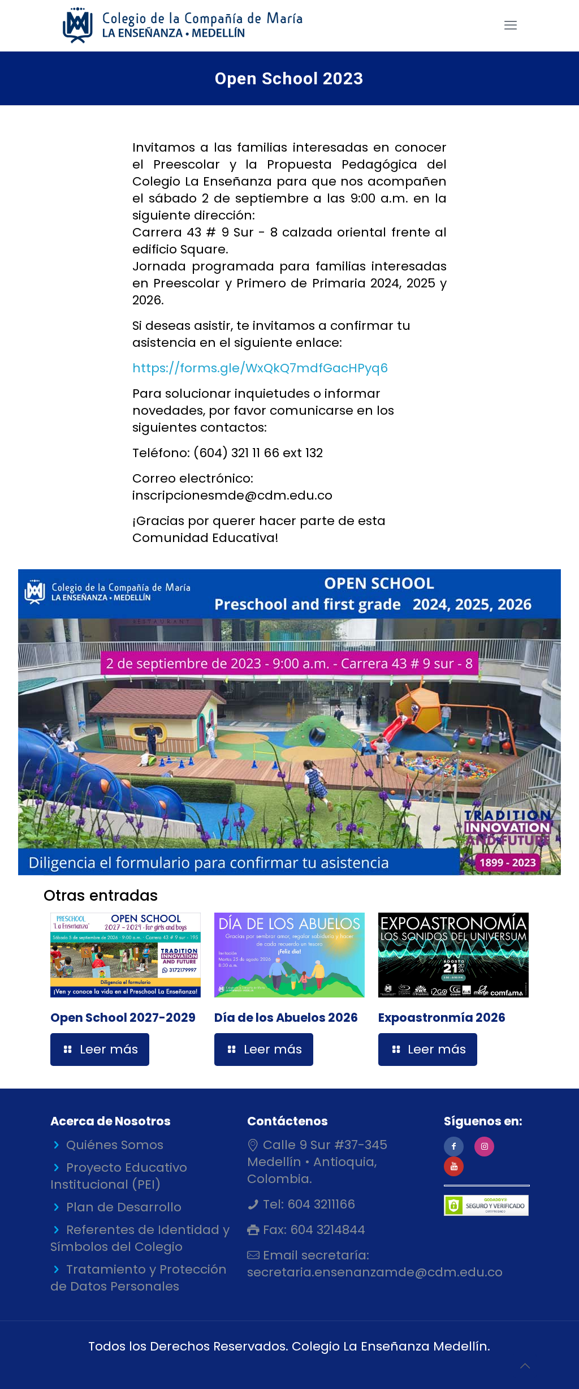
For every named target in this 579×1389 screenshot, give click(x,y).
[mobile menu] (510, 25)
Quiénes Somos (114, 1145)
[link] (289, 722)
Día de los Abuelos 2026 (286, 1017)
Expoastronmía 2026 (441, 1017)
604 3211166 (319, 1204)
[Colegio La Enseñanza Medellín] (192, 25)
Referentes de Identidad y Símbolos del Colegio (140, 1238)
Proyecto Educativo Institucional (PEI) (118, 1176)
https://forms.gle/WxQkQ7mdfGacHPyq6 (260, 368)
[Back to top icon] (525, 1366)
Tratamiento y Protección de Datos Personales (138, 1278)
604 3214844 (326, 1230)
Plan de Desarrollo (124, 1207)
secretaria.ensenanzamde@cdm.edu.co (375, 1272)
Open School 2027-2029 (123, 1017)
